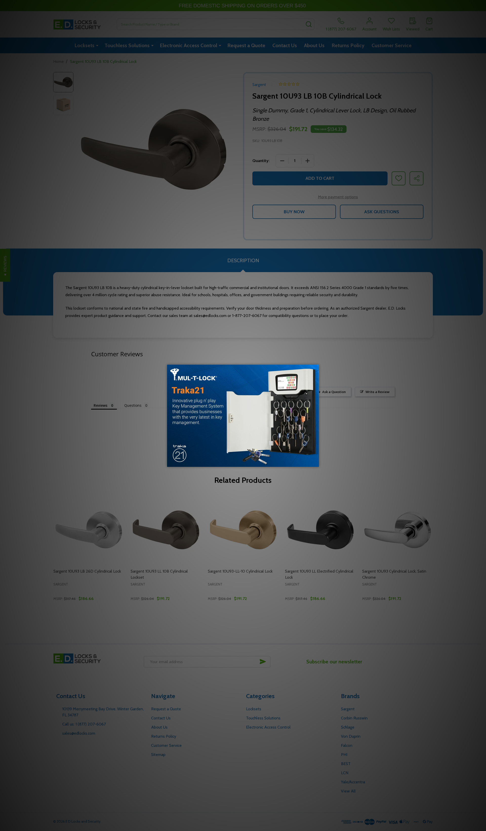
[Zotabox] (315, 462)
